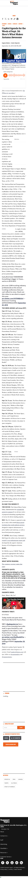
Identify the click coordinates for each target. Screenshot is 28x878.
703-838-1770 (5, 829)
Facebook (2, 862)
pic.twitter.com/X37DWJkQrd (12, 298)
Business (9, 24)
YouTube (12, 862)
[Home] (14, 3)
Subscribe (6, 738)
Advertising (3, 844)
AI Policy (11, 869)
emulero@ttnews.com (17, 652)
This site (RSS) (21, 862)
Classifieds (3, 848)
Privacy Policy (3, 869)
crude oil (7, 779)
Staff (1, 840)
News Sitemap (18, 869)
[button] (14, 19)
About (2, 832)
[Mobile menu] (2, 2)
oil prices (14, 783)
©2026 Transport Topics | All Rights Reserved (12, 867)
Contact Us (3, 836)
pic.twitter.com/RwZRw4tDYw (13, 637)
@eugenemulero (15, 654)
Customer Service (5, 857)
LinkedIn (16, 862)
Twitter (7, 862)
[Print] (17, 19)
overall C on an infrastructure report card (13, 540)
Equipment (20, 24)
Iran (14, 779)
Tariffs (6, 783)
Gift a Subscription (16, 738)
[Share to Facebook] (2, 19)
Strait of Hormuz (9, 786)
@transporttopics (7, 657)
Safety (3, 25)
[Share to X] (5, 19)
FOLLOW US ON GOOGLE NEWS (11, 744)
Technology (15, 24)
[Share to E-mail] (11, 19)
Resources (3, 852)
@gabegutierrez (12, 624)
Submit (21, 727)
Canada (20, 779)
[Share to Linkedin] (8, 19)
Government (4, 24)
